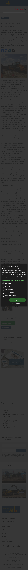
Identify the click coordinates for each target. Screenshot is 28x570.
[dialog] (14, 285)
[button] (14, 280)
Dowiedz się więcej (11, 278)
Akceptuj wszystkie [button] (17, 300)
